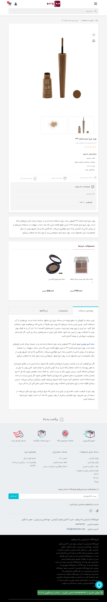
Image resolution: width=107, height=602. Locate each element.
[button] (11, 4)
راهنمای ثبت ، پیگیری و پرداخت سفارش (23, 464)
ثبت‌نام (14, 496)
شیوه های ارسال (29, 458)
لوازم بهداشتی (93, 462)
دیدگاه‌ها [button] (44, 310)
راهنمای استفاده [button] (85, 310)
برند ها (96, 478)
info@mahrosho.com (76, 529)
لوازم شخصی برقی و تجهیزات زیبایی (87, 472)
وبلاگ (96, 482)
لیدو (55, 356)
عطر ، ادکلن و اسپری (91, 466)
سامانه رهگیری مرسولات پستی (55, 466)
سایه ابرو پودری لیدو (85, 344)
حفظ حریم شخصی (60, 462)
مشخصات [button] (63, 310)
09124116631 (80, 524)
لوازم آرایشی (94, 458)
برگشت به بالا (51, 419)
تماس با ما (63, 458)
